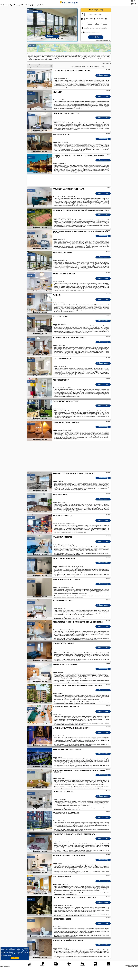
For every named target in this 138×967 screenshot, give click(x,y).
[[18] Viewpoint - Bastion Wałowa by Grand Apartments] (39, 482)
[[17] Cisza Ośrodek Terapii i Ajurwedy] (39, 431)
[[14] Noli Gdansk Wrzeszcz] (39, 367)
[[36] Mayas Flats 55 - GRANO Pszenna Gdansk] (39, 864)
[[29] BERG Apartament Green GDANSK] (39, 715)
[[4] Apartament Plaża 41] (39, 143)
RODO (9, 955)
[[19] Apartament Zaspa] (39, 503)
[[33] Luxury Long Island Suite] (39, 800)
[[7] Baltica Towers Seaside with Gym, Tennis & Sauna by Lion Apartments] (39, 219)
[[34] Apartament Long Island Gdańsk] (39, 821)
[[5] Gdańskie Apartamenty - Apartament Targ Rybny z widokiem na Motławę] (39, 164)
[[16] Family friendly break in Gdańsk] (39, 410)
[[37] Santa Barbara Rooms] (39, 885)
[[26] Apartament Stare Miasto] (39, 652)
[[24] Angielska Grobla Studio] (39, 609)
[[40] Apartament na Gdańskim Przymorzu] (39, 949)
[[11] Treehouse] (39, 303)
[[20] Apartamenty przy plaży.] (39, 524)
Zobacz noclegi (103, 75)
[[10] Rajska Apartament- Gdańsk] (39, 282)
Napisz (136, 966)
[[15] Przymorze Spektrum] (39, 388)
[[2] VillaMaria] (39, 100)
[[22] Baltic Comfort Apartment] (39, 567)
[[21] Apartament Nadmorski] (39, 545)
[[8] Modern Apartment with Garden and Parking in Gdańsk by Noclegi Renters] (39, 240)
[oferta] (33, 87)
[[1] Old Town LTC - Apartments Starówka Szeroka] (39, 79)
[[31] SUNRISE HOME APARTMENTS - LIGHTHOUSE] (39, 758)
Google (26, 948)
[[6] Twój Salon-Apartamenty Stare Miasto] (39, 197)
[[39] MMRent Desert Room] (39, 927)
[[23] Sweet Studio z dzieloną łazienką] (39, 588)
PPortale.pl (8, 966)
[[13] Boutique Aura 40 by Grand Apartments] (39, 346)
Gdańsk (30, 72)
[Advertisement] (69, 456)
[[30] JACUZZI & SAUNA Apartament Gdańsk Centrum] (39, 736)
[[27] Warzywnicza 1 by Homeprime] (39, 673)
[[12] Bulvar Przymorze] (39, 325)
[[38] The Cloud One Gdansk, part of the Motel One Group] (39, 906)
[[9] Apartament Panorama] (39, 261)
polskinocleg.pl (69, 3)
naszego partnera (75, 554)
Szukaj (96, 37)
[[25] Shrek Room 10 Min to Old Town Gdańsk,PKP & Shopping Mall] (39, 630)
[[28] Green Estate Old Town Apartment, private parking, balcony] (39, 694)
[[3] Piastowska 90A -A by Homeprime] (39, 122)
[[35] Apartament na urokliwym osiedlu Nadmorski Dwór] (39, 843)
